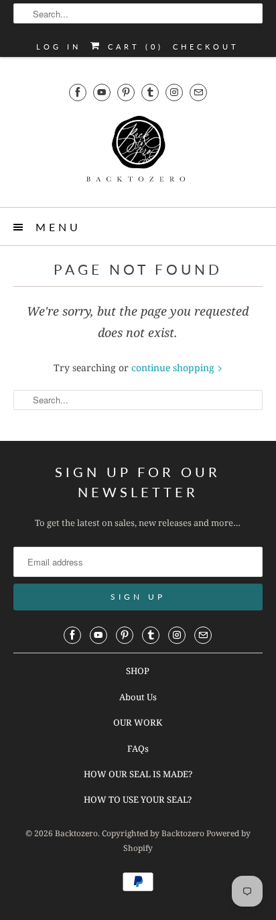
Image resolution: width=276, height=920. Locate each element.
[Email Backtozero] (198, 92)
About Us (138, 697)
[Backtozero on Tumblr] (150, 92)
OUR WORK (137, 722)
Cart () (132, 46)
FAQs (138, 748)
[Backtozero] (137, 152)
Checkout (206, 46)
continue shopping (174, 367)
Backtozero (76, 833)
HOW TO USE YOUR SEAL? (138, 799)
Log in (58, 46)
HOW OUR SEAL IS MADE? (138, 774)
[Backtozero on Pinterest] (126, 92)
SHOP (137, 671)
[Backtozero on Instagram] (174, 92)
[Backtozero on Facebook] (77, 92)
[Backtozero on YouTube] (102, 92)
